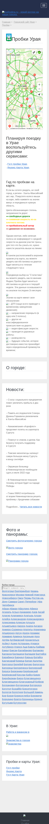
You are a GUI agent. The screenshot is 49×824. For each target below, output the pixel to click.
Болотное (17, 692)
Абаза (5, 608)
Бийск (29, 675)
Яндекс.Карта (14, 771)
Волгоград (8, 591)
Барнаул (19, 657)
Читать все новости (31, 506)
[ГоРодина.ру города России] (24, 816)
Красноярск (8, 594)
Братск (18, 699)
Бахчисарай (9, 661)
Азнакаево (25, 612)
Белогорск (39, 664)
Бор (4, 695)
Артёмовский (17, 640)
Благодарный (27, 681)
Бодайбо (17, 688)
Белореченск (20, 668)
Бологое (7, 692)
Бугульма (7, 702)
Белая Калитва (33, 661)
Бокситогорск (29, 688)
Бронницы (28, 699)
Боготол (6, 688)
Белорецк (7, 668)
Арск (37, 636)
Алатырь (28, 615)
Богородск (36, 685)
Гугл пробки (13, 768)
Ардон (26, 633)
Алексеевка (8, 622)
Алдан (37, 615)
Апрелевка (39, 629)
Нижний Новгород (35, 594)
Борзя (10, 695)
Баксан (14, 650)
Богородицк (22, 685)
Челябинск (8, 605)
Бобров (39, 681)
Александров (18, 619)
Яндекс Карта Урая (18, 167)
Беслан (21, 675)
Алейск (6, 619)
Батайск (38, 657)
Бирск (20, 678)
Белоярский (35, 668)
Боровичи (36, 695)
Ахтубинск (8, 647)
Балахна (7, 654)
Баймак (40, 647)
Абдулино (23, 608)
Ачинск (18, 647)
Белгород (7, 664)
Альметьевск (9, 626)
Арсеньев (28, 636)
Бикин (36, 675)
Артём (5, 640)
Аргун (18, 633)
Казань (34, 591)
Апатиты (28, 629)
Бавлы (32, 647)
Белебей (18, 664)
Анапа (29, 626)
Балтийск (41, 654)
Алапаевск (17, 615)
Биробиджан (9, 678)
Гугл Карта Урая (15, 774)
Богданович (8, 685)
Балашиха (18, 654)
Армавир (7, 636)
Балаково (38, 650)
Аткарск (34, 643)
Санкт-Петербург (27, 601)
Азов (34, 612)
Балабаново (25, 650)
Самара (12, 601)
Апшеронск (8, 633)
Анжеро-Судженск (12, 629)
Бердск (6, 671)
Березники (17, 671)
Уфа (39, 601)
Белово (28, 664)
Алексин (20, 622)
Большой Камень (33, 692)
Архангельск (32, 640)
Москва (20, 594)
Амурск (21, 626)
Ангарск (37, 626)
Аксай (41, 612)
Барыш (29, 657)
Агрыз (15, 612)
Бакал (5, 650)
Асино (13, 643)
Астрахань (24, 643)
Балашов (30, 654)
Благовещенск (32, 678)
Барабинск (8, 657)
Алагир (6, 615)
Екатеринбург (22, 591)
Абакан (13, 608)
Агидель (6, 612)
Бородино (7, 699)
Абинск (34, 608)
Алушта (30, 622)
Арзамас (35, 633)
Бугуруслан (19, 702)
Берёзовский (30, 671)
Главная (25, 820)
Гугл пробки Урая (17, 164)
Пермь (27, 598)
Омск (20, 598)
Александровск (35, 619)
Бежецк (20, 661)
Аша (25, 647)
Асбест (6, 643)
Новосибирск (9, 598)
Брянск (38, 699)
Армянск (17, 636)
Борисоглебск (22, 695)
